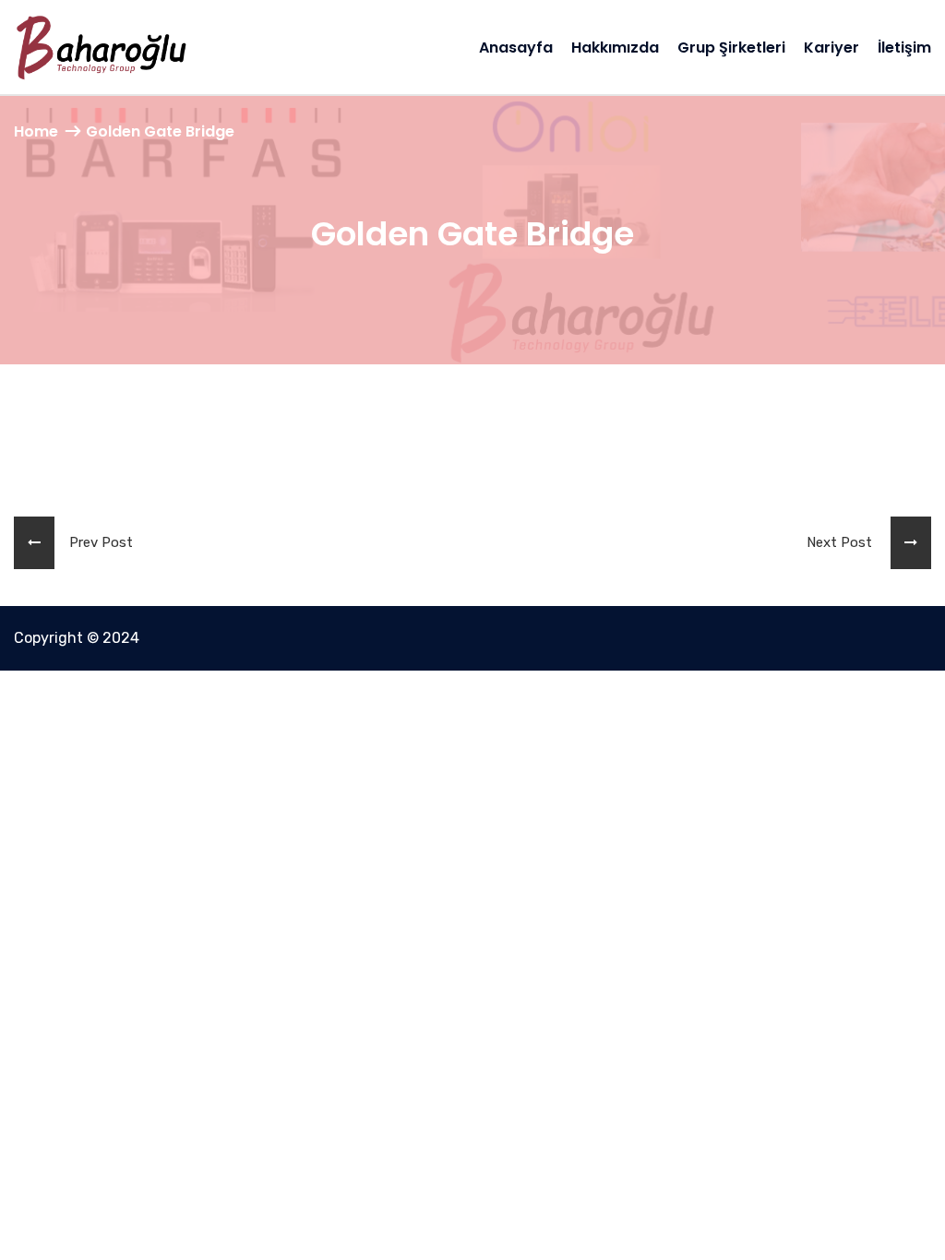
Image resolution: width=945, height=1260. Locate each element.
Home (36, 131)
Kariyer (831, 47)
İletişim (904, 47)
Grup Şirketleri (731, 47)
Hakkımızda (615, 47)
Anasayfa (516, 47)
